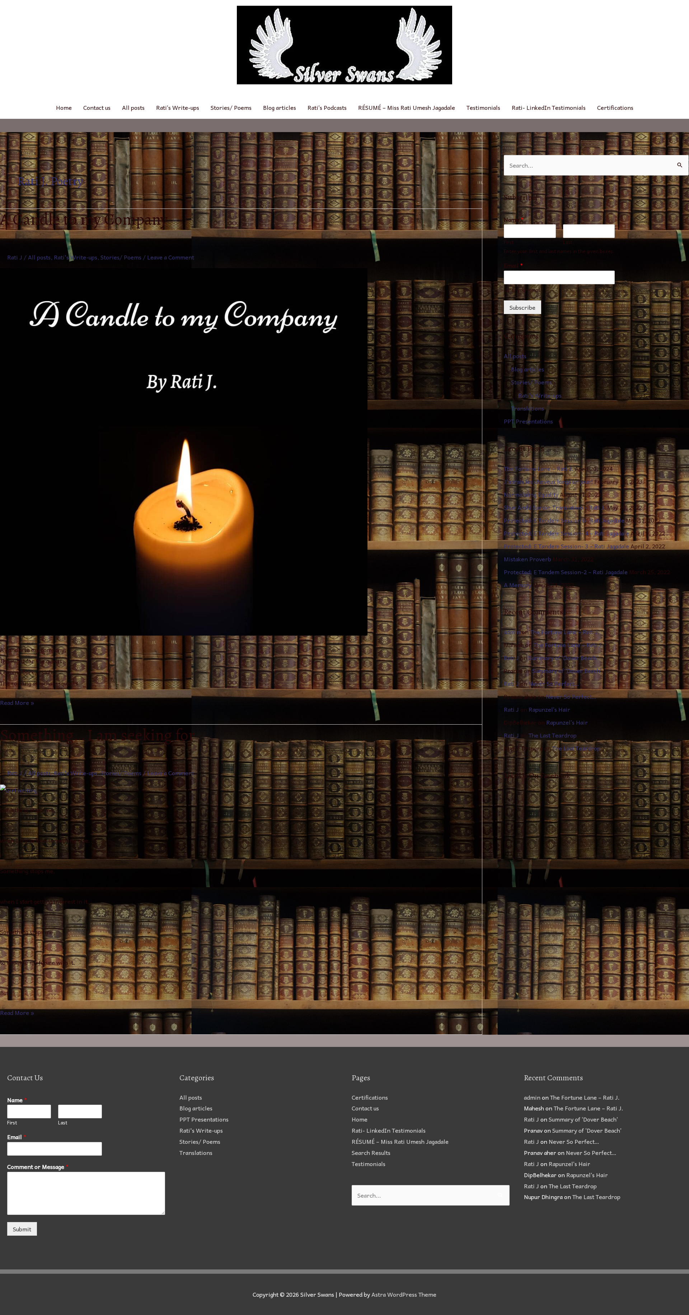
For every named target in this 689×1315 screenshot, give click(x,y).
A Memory (517, 584)
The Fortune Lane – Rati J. (538, 468)
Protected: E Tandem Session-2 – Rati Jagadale (566, 571)
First (509, 242)
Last (567, 242)
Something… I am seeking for (97, 735)
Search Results (371, 1152)
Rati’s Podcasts (327, 107)
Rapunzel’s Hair (549, 709)
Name (514, 219)
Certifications (615, 107)
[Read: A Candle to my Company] (183, 450)
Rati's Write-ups (75, 257)
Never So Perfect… (554, 683)
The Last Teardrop (553, 735)
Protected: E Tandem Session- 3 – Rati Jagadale (566, 546)
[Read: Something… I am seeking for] (18, 789)
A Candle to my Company (84, 219)
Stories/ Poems (231, 107)
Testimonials (483, 107)
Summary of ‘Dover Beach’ (563, 657)
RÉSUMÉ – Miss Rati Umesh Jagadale (406, 107)
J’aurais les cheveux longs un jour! (548, 481)
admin (512, 631)
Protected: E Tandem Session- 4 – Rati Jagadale (566, 533)
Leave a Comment (170, 257)
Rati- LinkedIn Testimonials (549, 107)
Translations (527, 408)
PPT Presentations (528, 421)
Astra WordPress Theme (403, 1294)
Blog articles (279, 107)
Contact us (97, 107)
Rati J (511, 657)
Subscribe (522, 307)
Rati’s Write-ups (177, 107)
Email (513, 265)
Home (64, 107)
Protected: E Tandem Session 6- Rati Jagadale (564, 520)
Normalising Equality (531, 494)
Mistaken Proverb (527, 558)
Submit (22, 1229)
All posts (133, 107)
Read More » (17, 702)
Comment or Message (38, 1166)
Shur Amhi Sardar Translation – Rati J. (555, 507)
